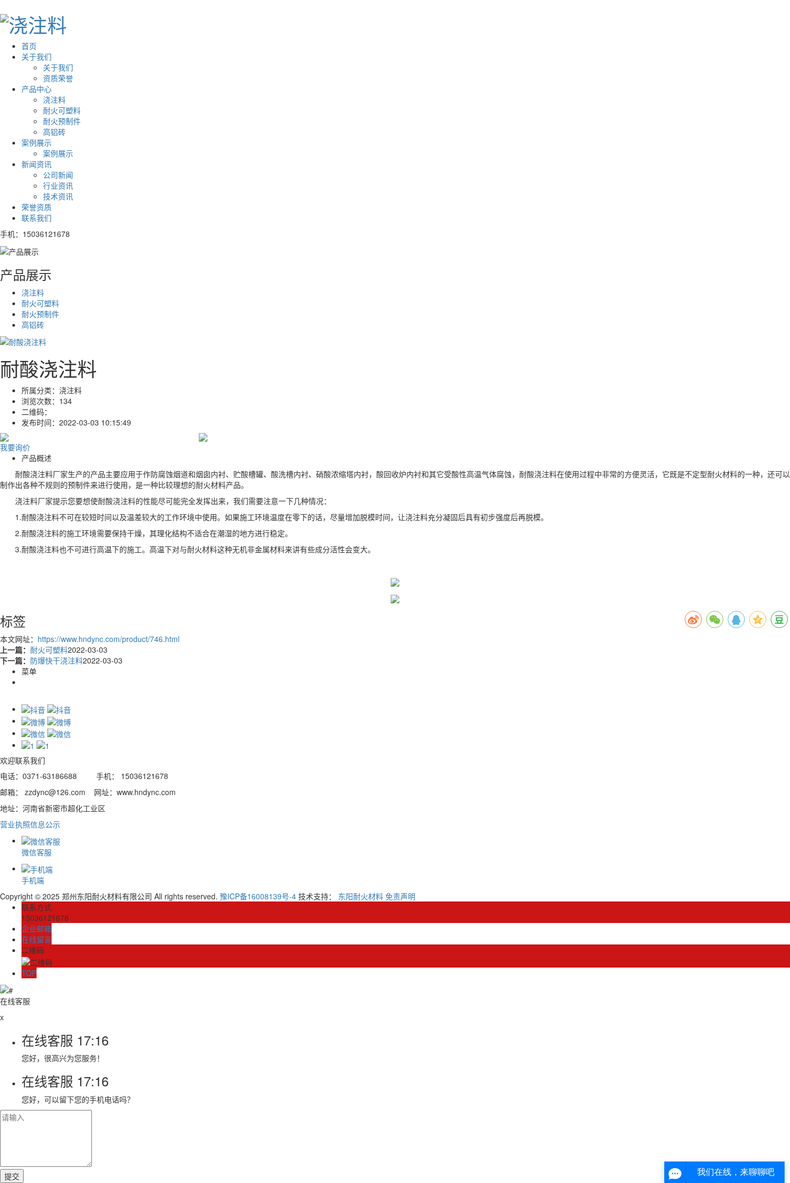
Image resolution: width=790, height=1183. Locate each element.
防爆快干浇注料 (56, 660)
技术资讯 (58, 196)
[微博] (46, 720)
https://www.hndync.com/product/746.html (108, 638)
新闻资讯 (36, 163)
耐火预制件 (62, 121)
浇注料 (54, 99)
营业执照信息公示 (30, 824)
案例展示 (36, 142)
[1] (35, 744)
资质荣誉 (58, 78)
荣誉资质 (36, 206)
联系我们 (36, 217)
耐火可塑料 (62, 110)
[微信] (46, 732)
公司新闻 (58, 174)
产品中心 (36, 88)
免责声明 (400, 896)
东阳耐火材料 (360, 896)
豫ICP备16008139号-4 (258, 896)
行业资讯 (58, 185)
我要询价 (15, 447)
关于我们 (36, 56)
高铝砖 (54, 131)
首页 (29, 45)
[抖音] (46, 708)
